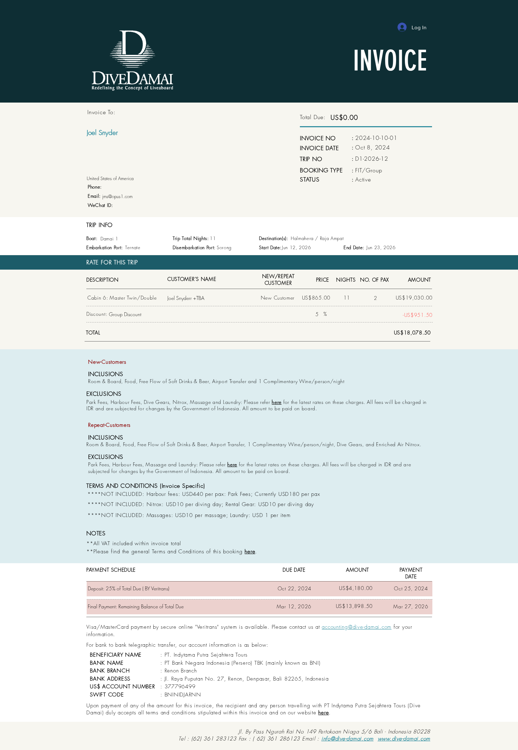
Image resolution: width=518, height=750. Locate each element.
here (277, 402)
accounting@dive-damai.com (356, 627)
